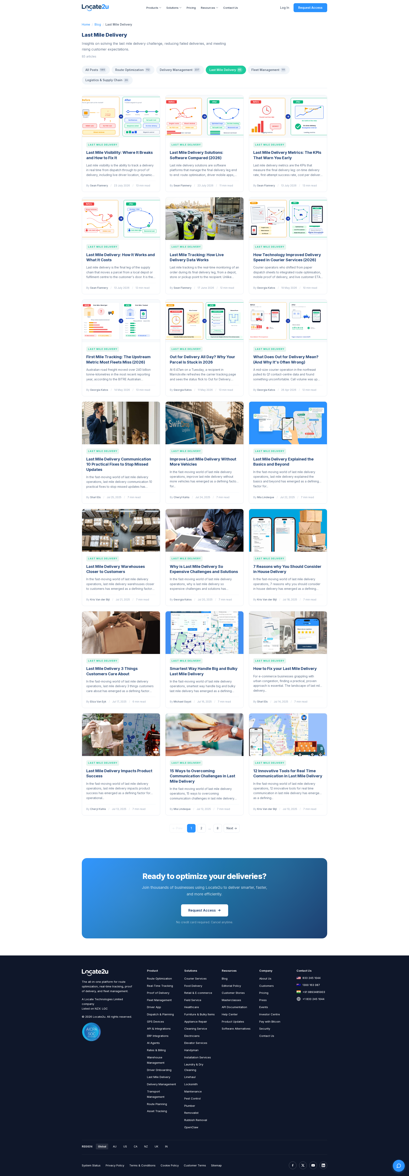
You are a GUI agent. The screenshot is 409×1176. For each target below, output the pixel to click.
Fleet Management (268, 70)
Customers (266, 985)
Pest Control (192, 1098)
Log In (284, 7)
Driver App (154, 1007)
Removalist (191, 1112)
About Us (265, 978)
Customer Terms (195, 1165)
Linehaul (190, 1077)
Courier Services (195, 978)
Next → (231, 828)
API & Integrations (159, 1028)
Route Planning (157, 1104)
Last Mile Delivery (225, 70)
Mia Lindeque (265, 497)
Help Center (230, 1014)
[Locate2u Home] (95, 7)
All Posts (95, 70)
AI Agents (153, 1043)
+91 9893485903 (313, 992)
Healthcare (191, 1007)
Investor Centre (269, 1014)
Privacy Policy (115, 1165)
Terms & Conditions (142, 1165)
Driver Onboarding (159, 1070)
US (125, 1146)
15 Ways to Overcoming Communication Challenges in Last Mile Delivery (202, 776)
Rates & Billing (156, 1050)
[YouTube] (313, 1165)
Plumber (189, 1105)
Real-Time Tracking (160, 985)
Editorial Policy (231, 985)
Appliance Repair (195, 1021)
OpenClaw (191, 1127)
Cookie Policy (170, 1165)
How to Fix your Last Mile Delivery (285, 668)
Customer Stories (233, 992)
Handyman (191, 1050)
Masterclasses (231, 1000)
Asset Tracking (157, 1111)
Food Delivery (193, 985)
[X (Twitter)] (303, 1165)
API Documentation (234, 1007)
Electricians (192, 1035)
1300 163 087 (311, 985)
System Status (91, 1165)
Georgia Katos (266, 287)
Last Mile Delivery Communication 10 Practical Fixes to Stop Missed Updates (118, 464)
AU (115, 1146)
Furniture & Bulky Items (199, 1014)
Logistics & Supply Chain (106, 80)
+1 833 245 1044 (313, 999)
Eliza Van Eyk (98, 701)
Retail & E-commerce (198, 992)
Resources (208, 7)
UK (156, 1146)
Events (263, 1007)
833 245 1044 (311, 978)
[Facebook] (293, 1165)
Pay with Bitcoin (269, 1021)
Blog (98, 24)
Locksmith (191, 1084)
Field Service (192, 1000)
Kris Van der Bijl (100, 599)
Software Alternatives (236, 1028)
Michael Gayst (182, 701)
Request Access (310, 7)
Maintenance (193, 1091)
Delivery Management (179, 70)
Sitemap (216, 1165)
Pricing (191, 7)
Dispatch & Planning (160, 1014)
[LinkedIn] (323, 1165)
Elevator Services (195, 1043)
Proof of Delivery (158, 992)
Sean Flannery (99, 185)
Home (86, 24)
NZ (146, 1146)
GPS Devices (155, 1021)
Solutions (172, 7)
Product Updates (233, 1021)
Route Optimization (132, 70)
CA (135, 1146)
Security (264, 1028)
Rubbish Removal (195, 1120)
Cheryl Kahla (181, 497)
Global (102, 1146)
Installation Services (197, 1057)
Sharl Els (95, 497)
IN (166, 1146)
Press (263, 1000)
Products (152, 7)
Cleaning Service (195, 1028)
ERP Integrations (157, 1035)
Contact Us (230, 7)
